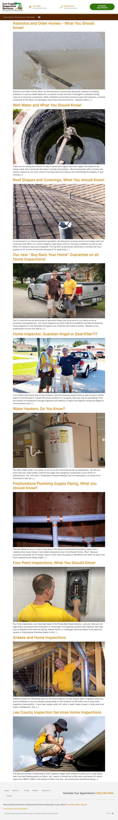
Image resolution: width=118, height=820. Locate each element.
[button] (39, 17)
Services (15, 790)
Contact (9, 796)
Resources (46, 790)
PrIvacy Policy (7, 809)
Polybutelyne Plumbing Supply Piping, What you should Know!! (55, 485)
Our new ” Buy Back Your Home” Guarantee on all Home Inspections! (55, 256)
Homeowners (20, 17)
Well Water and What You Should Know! (47, 105)
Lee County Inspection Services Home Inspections (57, 712)
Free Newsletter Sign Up (77, 804)
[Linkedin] (112, 813)
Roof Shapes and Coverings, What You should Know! (58, 180)
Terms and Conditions (20, 809)
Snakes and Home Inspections (39, 637)
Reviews (35, 790)
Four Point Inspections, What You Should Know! (54, 562)
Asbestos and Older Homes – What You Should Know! (53, 25)
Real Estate (30, 17)
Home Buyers (9, 17)
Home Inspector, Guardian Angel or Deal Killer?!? (55, 334)
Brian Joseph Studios (51, 813)
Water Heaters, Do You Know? (39, 408)
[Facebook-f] (107, 813)
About (7, 790)
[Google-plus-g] (110, 813)
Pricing (26, 790)
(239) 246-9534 (104, 793)
